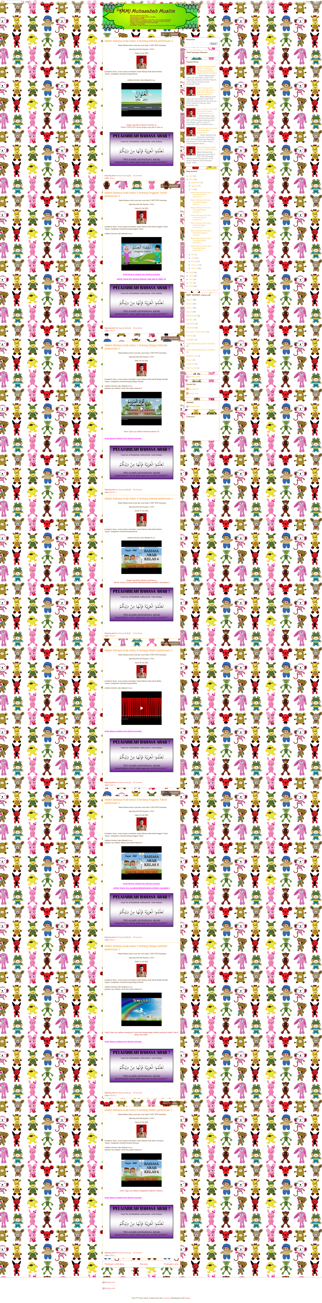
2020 (191, 273)
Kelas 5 (112, 331)
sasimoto (166, 1298)
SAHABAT (190, 340)
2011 (191, 283)
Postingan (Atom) (146, 1270)
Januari (194, 268)
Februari (195, 265)
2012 (191, 279)
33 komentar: (138, 328)
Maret (193, 261)
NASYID (189, 336)
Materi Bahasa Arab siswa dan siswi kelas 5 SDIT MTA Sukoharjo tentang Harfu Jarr (206, 91)
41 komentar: (138, 176)
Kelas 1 (189, 308)
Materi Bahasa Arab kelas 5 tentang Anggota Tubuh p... (201, 202)
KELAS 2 (113, 492)
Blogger (187, 1298)
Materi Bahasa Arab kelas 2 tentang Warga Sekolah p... (201, 210)
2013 (191, 276)
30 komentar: (138, 782)
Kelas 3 (189, 360)
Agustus (194, 186)
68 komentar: (138, 490)
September (196, 182)
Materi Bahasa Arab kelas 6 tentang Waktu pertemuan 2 (138, 650)
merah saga (193, 393)
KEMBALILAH (191, 356)
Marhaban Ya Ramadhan (196, 332)
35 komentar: (138, 937)
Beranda (144, 1264)
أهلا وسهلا (113, 9)
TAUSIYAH (190, 328)
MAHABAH (190, 324)
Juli (192, 189)
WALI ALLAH (191, 368)
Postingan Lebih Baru (114, 1264)
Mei (193, 255)
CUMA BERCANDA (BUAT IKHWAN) (200, 350)
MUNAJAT (190, 364)
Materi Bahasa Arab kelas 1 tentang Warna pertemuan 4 (207, 130)
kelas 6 (112, 785)
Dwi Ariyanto (194, 389)
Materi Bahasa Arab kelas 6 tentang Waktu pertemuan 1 (138, 1110)
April (193, 258)
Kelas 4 (112, 178)
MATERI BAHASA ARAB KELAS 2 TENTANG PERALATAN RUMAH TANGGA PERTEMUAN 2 (207, 70)
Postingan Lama (171, 1264)
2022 (191, 176)
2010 (191, 286)
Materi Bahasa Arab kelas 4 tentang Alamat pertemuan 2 (139, 41)
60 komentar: (138, 1093)
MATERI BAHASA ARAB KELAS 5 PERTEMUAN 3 (207, 148)
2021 (191, 179)
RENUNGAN (191, 316)
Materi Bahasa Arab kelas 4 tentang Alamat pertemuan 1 (139, 498)
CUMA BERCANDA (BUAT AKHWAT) (200, 344)
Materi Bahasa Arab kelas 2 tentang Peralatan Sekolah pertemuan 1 (207, 111)
